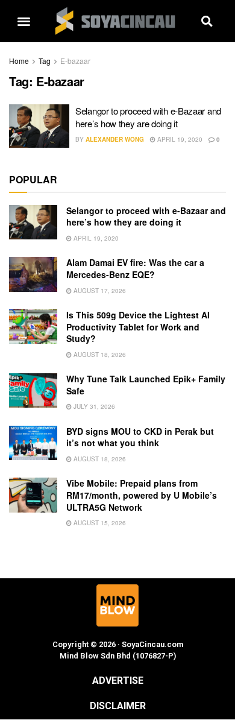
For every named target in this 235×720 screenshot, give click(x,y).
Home (19, 60)
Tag (45, 60)
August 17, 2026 (99, 290)
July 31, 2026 (93, 406)
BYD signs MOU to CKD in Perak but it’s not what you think (140, 437)
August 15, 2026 (99, 523)
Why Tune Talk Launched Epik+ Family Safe (145, 385)
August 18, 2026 (99, 354)
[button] (23, 21)
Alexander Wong (115, 139)
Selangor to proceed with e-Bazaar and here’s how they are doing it (148, 117)
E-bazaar (75, 60)
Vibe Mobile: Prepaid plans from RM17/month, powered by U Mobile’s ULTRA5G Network (141, 495)
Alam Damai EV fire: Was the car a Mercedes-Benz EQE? (135, 268)
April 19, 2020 (178, 139)
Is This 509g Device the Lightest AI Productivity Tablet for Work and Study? (138, 326)
